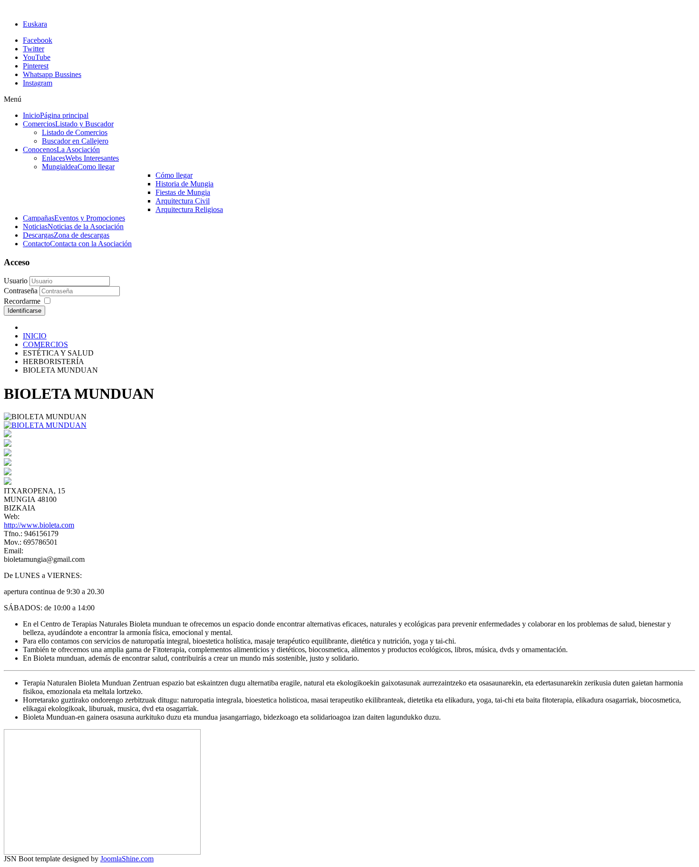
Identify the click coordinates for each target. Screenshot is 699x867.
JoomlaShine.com (127, 859)
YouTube (36, 57)
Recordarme (22, 301)
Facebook (37, 40)
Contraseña (21, 291)
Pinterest (36, 66)
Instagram (37, 83)
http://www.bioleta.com (39, 525)
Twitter (33, 49)
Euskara (35, 24)
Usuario (16, 281)
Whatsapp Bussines (52, 74)
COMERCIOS (45, 344)
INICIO (35, 336)
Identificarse (24, 310)
